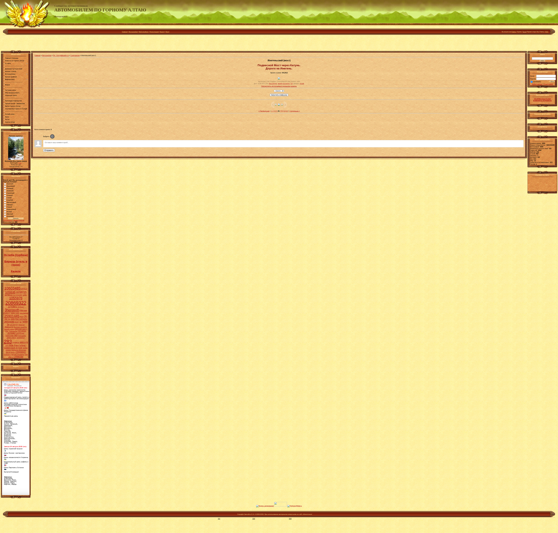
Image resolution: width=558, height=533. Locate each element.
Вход (167, 32)
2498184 (18, 357)
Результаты (7, 220)
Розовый (10, 188)
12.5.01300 (17, 295)
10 (285, 111)
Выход (162, 32)
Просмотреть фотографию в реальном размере (279, 86)
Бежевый (10, 216)
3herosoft (12, 310)
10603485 (12, 288)
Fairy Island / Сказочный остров (15, 346)
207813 (24, 289)
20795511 (9, 295)
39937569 (15, 313)
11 (287, 111)
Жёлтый (10, 214)
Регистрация (154, 32)
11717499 (21, 321)
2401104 (18, 329)
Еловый (9, 195)
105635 (10, 292)
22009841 (20, 352)
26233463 (11, 333)
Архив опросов (18, 220)
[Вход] (52, 136)
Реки (19, 163)
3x (8, 324)
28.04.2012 (10, 352)
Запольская (23, 313)
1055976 (15, 298)
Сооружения (75, 55)
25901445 (11, 316)
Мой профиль (143, 32)
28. (25, 316)
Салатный (10, 193)
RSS (546, 32)
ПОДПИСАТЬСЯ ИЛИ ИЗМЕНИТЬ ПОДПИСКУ (542, 99)
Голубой (10, 200)
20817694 (15, 319)
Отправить (49, 150)
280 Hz (7, 319)
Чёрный (9, 205)
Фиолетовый (11, 202)
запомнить (537, 82)
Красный (10, 184)
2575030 (21, 307)
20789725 (21, 292)
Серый (9, 207)
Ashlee (25, 348)
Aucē (22, 316)
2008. (11, 345)
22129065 (22, 331)
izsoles (8, 350)
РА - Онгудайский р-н (61, 55)
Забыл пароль (537, 84)
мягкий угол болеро (284, 83)
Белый (9, 212)
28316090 (9, 321)
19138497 (14, 325)
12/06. (25, 295)
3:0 (6, 345)
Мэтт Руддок (273, 83)
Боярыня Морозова (19, 350)
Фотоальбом (133, 32)
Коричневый (11, 209)
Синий (9, 198)
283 (8, 341)
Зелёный (10, 191)
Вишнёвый (11, 186)
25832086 (10, 336)
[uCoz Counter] (280, 506)
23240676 (15, 342)
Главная (124, 32)
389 (16, 335)
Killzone (23, 310)
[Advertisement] (279, 43)
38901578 (24, 342)
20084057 (21, 338)
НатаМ (302, 83)
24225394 (20, 333)
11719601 (12, 307)
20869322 (15, 303)
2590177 (6, 313)
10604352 (23, 319)
